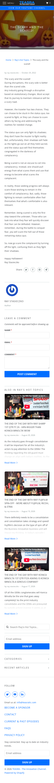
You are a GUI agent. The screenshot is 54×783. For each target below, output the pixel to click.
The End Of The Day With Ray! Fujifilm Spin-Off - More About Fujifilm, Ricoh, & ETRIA (26, 503)
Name (8, 330)
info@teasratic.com (26, 702)
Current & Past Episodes (21, 721)
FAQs (7, 728)
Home (8, 60)
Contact (10, 714)
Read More (10, 462)
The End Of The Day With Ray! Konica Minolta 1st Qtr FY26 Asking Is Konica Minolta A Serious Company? (26, 578)
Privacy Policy (14, 735)
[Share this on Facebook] (32, 269)
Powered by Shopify (14, 772)
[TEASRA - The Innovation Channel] (27, 3)
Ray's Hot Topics (22, 60)
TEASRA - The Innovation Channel (29, 769)
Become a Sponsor (17, 707)
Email (8, 342)
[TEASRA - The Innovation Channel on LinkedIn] (22, 694)
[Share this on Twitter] (25, 269)
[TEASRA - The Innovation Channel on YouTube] (15, 694)
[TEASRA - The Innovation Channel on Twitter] (7, 694)
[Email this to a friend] (46, 269)
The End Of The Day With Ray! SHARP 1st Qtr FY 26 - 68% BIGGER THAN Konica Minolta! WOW (24, 427)
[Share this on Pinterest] (39, 269)
